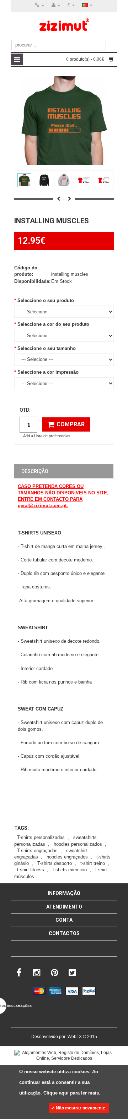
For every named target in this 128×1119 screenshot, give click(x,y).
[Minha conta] (56, 5)
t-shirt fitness (30, 869)
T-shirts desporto (54, 863)
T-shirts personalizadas (41, 837)
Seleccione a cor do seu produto (53, 324)
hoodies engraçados (67, 857)
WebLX (75, 1036)
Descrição (34, 471)
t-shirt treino (92, 863)
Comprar (71, 424)
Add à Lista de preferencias (46, 436)
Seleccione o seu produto (45, 300)
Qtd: (25, 410)
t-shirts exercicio (70, 869)
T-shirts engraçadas (37, 850)
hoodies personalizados (78, 844)
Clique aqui (56, 1093)
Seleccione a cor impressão (48, 372)
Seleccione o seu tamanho (46, 348)
